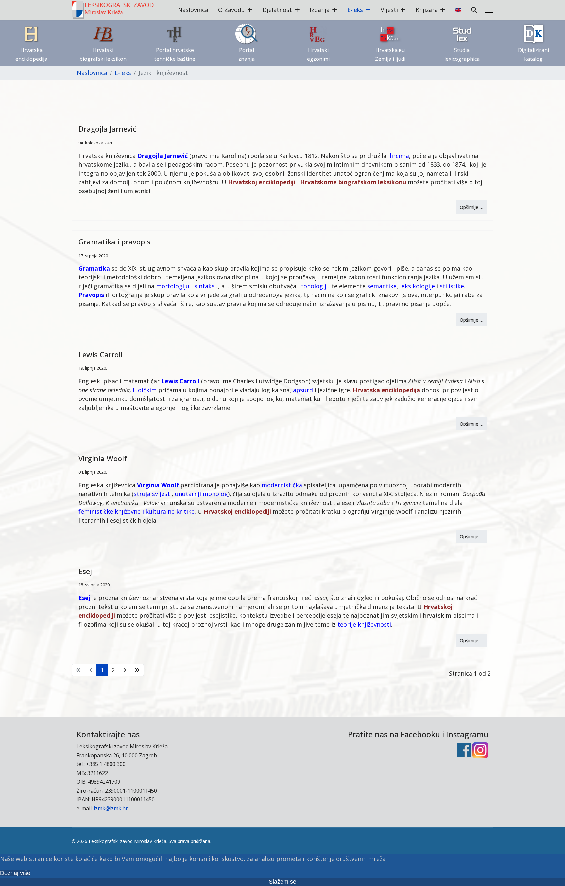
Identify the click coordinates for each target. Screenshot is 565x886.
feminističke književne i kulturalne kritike (136, 511)
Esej (85, 571)
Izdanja (320, 10)
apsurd (303, 390)
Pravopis (91, 295)
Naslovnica (193, 10)
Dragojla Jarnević (107, 129)
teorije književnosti (364, 624)
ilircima (398, 155)
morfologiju (172, 286)
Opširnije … (471, 207)
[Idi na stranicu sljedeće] (124, 670)
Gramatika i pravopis (114, 241)
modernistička (282, 485)
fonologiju (315, 286)
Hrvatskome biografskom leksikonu (353, 182)
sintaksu (206, 286)
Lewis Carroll (100, 354)
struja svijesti (153, 494)
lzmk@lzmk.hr (111, 808)
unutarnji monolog (201, 494)
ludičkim (145, 390)
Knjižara (427, 10)
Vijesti (389, 10)
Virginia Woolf (102, 458)
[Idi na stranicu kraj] (137, 670)
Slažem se (282, 881)
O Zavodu (231, 10)
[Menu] (489, 10)
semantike (382, 286)
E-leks (355, 10)
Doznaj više (15, 873)
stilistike (452, 286)
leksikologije (417, 286)
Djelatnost (277, 10)
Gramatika (94, 268)
